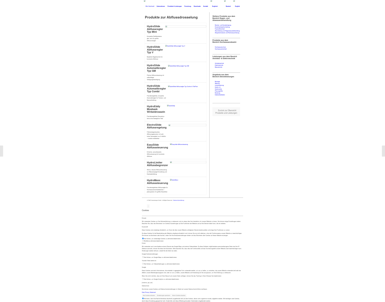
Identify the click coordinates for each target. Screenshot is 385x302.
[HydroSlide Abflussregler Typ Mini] (185, 33)
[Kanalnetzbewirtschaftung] (214, 27)
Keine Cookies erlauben (178, 295)
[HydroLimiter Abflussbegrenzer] (188, 168)
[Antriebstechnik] (214, 63)
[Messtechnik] (214, 67)
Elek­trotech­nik (219, 65)
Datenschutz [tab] (145, 286)
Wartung (217, 83)
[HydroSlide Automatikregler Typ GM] (187, 72)
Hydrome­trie (218, 89)
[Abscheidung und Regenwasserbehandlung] (214, 31)
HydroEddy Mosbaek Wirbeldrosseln (156, 109)
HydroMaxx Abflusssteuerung (157, 181)
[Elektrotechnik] (214, 65)
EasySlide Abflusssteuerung (157, 146)
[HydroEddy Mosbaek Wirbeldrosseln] (186, 112)
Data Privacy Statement (149, 292)
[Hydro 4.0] (214, 87)
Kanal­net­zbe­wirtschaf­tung (222, 27)
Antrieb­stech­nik (219, 63)
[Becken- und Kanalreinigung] (214, 25)
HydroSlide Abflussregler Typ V (155, 49)
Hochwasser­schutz (220, 47)
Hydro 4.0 (217, 87)
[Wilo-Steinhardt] (149, 6)
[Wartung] (214, 83)
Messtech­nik (218, 67)
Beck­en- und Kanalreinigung (223, 25)
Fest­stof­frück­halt (220, 29)
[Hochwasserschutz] (214, 47)
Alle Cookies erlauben (149, 295)
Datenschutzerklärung (178, 200)
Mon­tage (217, 81)
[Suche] (221, 6)
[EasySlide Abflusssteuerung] (188, 150)
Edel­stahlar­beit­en (220, 95)
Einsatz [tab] (144, 218)
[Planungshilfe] (214, 91)
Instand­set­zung (219, 85)
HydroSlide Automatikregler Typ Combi (156, 88)
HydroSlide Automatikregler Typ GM (156, 68)
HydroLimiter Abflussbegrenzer (157, 164)
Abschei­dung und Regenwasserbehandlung (227, 31)
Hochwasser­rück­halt (221, 49)
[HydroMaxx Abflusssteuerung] (188, 186)
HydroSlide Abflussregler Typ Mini (155, 28)
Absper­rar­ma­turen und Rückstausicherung (227, 33)
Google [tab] (144, 267)
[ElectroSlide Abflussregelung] (187, 131)
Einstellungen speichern (163, 295)
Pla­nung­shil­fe (219, 91)
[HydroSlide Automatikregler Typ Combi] (187, 92)
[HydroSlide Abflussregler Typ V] (185, 52)
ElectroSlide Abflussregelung (157, 126)
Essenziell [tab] (145, 227)
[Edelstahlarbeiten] (214, 95)
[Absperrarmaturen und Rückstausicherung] (214, 33)
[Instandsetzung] (214, 85)
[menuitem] (160, 6)
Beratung (217, 93)
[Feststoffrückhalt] (214, 29)
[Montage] (214, 82)
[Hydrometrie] (214, 89)
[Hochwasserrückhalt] (214, 49)
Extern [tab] (144, 243)
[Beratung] (214, 93)
